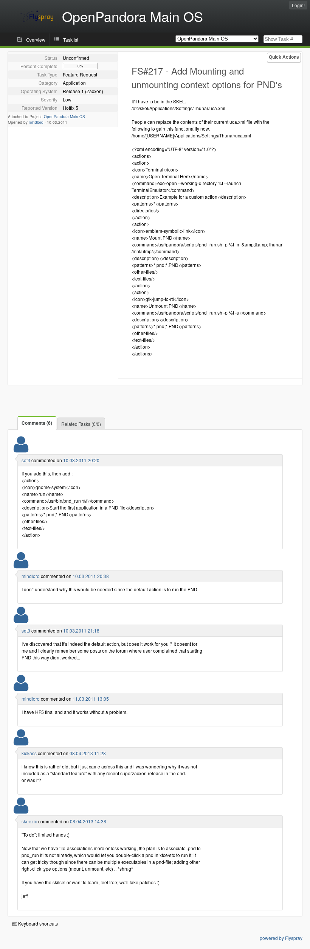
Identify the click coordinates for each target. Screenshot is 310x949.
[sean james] (21, 565)
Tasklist (70, 39)
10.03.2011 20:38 (91, 576)
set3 (26, 460)
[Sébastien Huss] (21, 449)
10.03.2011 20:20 (81, 460)
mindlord (36, 122)
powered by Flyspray (281, 938)
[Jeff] (21, 810)
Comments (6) (37, 422)
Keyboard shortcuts (37, 923)
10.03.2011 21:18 (81, 630)
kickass (29, 753)
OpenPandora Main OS (64, 116)
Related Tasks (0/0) (81, 424)
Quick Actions (284, 57)
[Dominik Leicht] (21, 742)
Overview (35, 39)
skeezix (29, 821)
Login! (298, 5)
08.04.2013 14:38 (88, 821)
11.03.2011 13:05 (91, 698)
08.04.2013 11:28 (88, 753)
